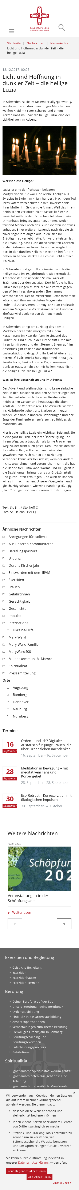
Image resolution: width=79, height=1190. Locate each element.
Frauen (14, 587)
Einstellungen (62, 1183)
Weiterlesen (21, 912)
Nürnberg (20, 716)
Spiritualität (18, 666)
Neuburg (20, 709)
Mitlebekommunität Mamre (30, 658)
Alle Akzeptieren (39, 1177)
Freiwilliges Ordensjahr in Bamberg (37, 1032)
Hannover (21, 702)
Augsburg (20, 687)
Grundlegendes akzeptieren (27, 1171)
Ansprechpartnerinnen (28, 1022)
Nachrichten (35, 43)
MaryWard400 (20, 651)
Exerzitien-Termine (25, 983)
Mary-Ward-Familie (24, 644)
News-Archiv (59, 43)
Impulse (15, 615)
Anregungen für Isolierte (28, 536)
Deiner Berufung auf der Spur (33, 1001)
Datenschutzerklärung (34, 1162)
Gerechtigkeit (19, 601)
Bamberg (20, 694)
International (19, 623)
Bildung (15, 558)
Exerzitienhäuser (24, 978)
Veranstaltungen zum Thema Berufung (39, 1027)
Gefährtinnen (19, 594)
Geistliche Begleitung (27, 967)
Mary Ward (17, 637)
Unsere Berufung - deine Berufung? (37, 1007)
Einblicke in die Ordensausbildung (36, 1017)
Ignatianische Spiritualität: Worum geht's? (41, 1071)
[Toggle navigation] (12, 31)
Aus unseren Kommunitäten (31, 544)
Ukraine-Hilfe (23, 630)
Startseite (14, 43)
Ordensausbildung (25, 1012)
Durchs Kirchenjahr (24, 565)
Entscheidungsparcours (29, 1047)
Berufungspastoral (23, 551)
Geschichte (17, 608)
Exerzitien (16, 579)
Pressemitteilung (22, 673)
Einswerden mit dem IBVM (29, 572)
